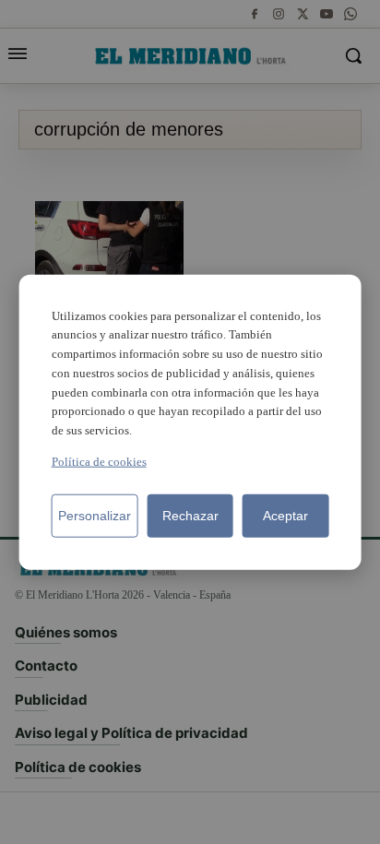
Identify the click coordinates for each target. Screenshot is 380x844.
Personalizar (94, 515)
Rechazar (190, 515)
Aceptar (285, 515)
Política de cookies (99, 462)
